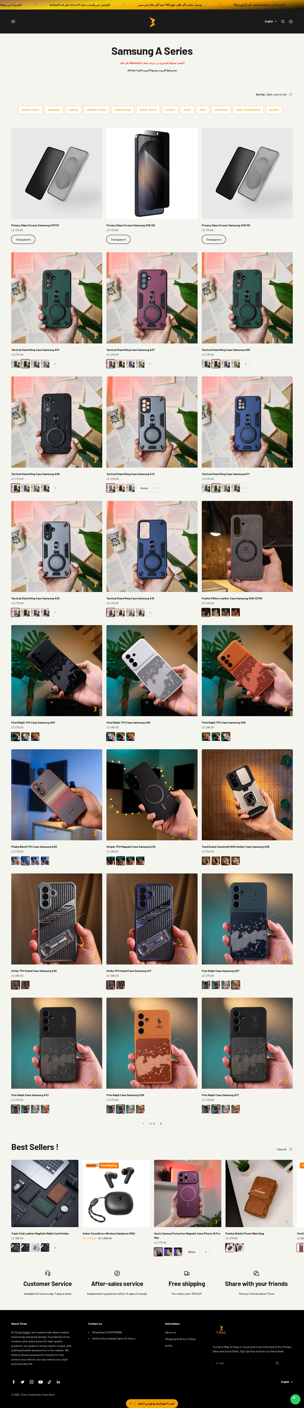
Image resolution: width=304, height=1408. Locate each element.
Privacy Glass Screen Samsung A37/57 (35, 225)
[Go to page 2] (160, 1123)
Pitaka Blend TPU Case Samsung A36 (34, 846)
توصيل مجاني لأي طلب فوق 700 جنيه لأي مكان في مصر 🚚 (49, 4)
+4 (205, 1252)
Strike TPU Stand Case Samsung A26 (34, 970)
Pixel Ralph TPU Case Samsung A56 (224, 722)
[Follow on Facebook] (13, 1382)
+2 (55, 1247)
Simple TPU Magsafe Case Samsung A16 (131, 846)
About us (170, 1332)
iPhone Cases (30, 109)
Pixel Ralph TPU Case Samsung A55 (33, 722)
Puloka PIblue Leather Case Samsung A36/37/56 (232, 598)
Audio (187, 109)
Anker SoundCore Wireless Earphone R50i (109, 1233)
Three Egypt (22, 1332)
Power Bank (123, 109)
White (191, 1252)
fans (203, 109)
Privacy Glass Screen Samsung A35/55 (226, 225)
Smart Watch (148, 109)
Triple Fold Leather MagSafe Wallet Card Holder (40, 1233)
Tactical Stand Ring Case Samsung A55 (226, 349)
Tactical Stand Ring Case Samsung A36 (35, 474)
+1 (55, 363)
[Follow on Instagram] (31, 1382)
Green (144, 488)
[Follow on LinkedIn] (58, 1382)
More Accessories (248, 109)
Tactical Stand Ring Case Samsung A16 (130, 598)
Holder (170, 109)
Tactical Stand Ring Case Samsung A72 (130, 474)
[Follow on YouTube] (40, 1382)
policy (169, 1345)
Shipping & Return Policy (180, 1339)
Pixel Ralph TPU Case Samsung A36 (128, 722)
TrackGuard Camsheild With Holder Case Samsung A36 (235, 846)
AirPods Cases (96, 109)
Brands (274, 109)
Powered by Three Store (41, 1394)
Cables (73, 109)
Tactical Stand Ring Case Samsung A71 (225, 474)
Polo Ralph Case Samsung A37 (30, 1095)
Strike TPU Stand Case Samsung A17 (128, 970)
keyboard (221, 109)
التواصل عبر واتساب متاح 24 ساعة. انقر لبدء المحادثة (220, 4)
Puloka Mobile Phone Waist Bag (245, 1233)
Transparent (23, 239)
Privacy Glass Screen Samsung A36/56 (130, 225)
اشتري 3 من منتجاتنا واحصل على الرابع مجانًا (136, 4)
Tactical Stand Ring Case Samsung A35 (35, 598)
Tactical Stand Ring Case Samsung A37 (130, 349)
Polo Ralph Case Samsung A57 (220, 970)
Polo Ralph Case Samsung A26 (125, 1095)
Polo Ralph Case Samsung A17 (220, 1095)
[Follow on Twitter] (22, 1382)
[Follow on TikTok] (49, 1382)
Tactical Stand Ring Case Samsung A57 (35, 349)
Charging (54, 109)
